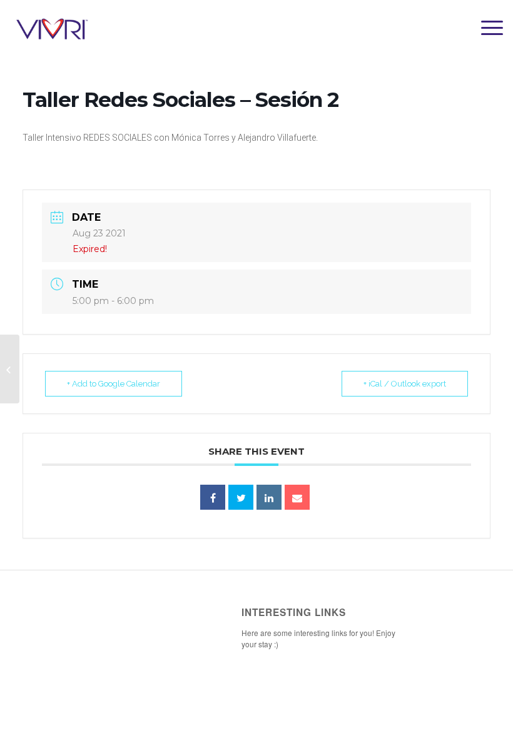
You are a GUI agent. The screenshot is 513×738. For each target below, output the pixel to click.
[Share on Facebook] (212, 497)
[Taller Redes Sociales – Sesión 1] (9, 369)
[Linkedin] (269, 497)
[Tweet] (240, 497)
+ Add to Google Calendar (113, 383)
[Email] (297, 497)
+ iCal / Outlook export (404, 383)
